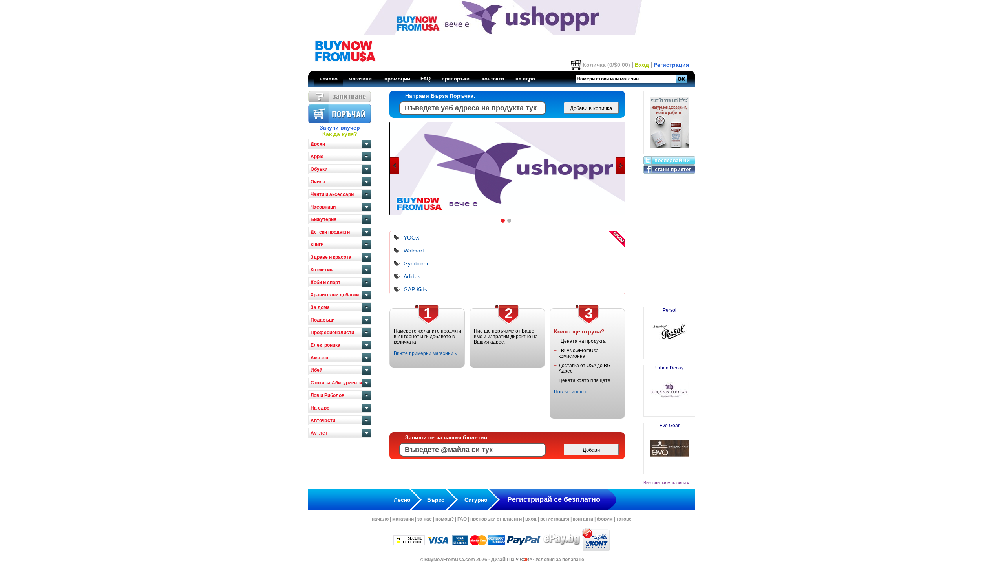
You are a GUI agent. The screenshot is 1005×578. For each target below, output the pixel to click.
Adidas (412, 276)
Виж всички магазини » (666, 482)
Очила (318, 182)
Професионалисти (332, 332)
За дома (320, 307)
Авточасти (323, 420)
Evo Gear (670, 425)
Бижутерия (323, 219)
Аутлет (319, 433)
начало (329, 79)
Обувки (319, 169)
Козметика (323, 270)
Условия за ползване (559, 559)
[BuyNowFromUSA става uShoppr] (501, 214)
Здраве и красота (331, 257)
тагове (624, 519)
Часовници (323, 207)
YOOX (411, 237)
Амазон (319, 357)
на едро (525, 79)
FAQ (425, 79)
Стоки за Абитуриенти (336, 383)
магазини (360, 79)
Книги (317, 244)
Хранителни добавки (335, 295)
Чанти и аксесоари (332, 194)
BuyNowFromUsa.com (449, 559)
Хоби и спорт (325, 282)
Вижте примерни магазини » (425, 353)
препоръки (456, 79)
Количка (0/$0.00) (606, 65)
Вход (642, 65)
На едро (320, 408)
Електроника (325, 345)
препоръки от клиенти (496, 519)
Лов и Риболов (327, 395)
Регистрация (671, 65)
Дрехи (318, 144)
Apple (317, 156)
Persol (669, 310)
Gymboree (417, 263)
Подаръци (322, 320)
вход (531, 519)
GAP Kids (415, 289)
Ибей (316, 370)
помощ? (444, 519)
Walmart (414, 250)
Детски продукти (330, 232)
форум (605, 519)
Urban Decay (669, 368)
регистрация (554, 519)
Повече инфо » (571, 392)
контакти (493, 79)
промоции (397, 79)
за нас (424, 519)
